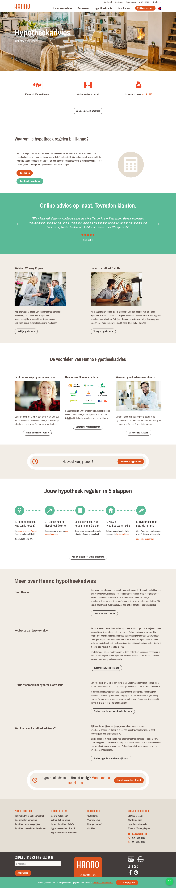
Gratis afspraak (135, 815)
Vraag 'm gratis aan (103, 331)
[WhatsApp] (169, 881)
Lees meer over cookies (103, 882)
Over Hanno (119, 2)
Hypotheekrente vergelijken (27, 824)
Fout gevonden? (94, 824)
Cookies (91, 828)
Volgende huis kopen (60, 820)
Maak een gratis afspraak (88, 111)
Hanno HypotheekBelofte (62, 824)
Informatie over (60, 810)
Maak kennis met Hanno (37, 432)
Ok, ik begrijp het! (127, 882)
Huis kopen (24, 173)
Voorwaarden (93, 820)
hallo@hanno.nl (139, 833)
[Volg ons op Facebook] (130, 872)
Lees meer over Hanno (104, 613)
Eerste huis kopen (59, 815)
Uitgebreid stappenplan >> (146, 539)
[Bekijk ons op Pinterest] (136, 872)
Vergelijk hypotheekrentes (88, 426)
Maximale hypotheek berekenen (29, 815)
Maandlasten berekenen (26, 820)
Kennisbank (108, 2)
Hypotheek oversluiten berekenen (30, 828)
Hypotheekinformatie (138, 824)
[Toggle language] (159, 8)
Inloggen (158, 2)
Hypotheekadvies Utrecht (129, 780)
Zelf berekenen (23, 810)
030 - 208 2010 (145, 2)
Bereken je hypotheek (130, 461)
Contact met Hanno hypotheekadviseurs (113, 711)
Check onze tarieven (138, 432)
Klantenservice (131, 2)
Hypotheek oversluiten (29, 181)
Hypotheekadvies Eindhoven (64, 832)
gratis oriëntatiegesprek (27, 531)
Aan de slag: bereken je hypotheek (88, 556)
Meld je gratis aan (26, 331)
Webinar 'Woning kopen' (139, 828)
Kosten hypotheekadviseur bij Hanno (111, 758)
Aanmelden (23, 873)
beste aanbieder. (122, 534)
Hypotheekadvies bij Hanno (106, 667)
